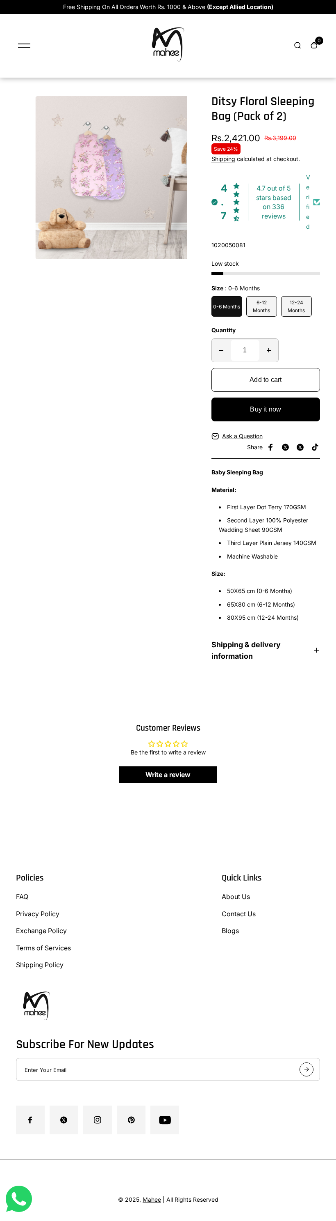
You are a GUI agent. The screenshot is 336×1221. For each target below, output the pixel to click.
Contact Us (239, 914)
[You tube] (164, 1120)
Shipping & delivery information (246, 650)
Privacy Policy (37, 914)
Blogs (230, 931)
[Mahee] (168, 66)
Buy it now (265, 409)
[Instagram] (300, 447)
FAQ (22, 896)
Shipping (223, 158)
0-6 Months (226, 307)
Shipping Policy (40, 965)
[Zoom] (185, 108)
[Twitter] (286, 447)
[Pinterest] (315, 447)
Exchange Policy (41, 931)
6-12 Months (261, 306)
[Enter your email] (306, 1069)
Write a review (168, 774)
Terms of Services (43, 948)
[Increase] (268, 350)
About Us (236, 896)
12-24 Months (296, 306)
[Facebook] (271, 447)
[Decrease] (221, 350)
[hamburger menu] (24, 45)
